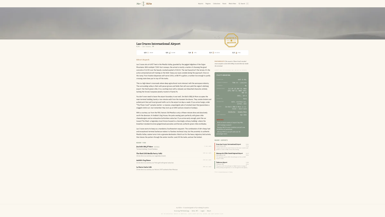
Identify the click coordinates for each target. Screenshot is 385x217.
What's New (232, 4)
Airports (200, 4)
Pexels (231, 172)
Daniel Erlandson (223, 172)
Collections (216, 4)
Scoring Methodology (181, 211)
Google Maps (242, 112)
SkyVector (231, 112)
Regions (208, 4)
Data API (195, 211)
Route (224, 4)
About (209, 211)
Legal (203, 211)
